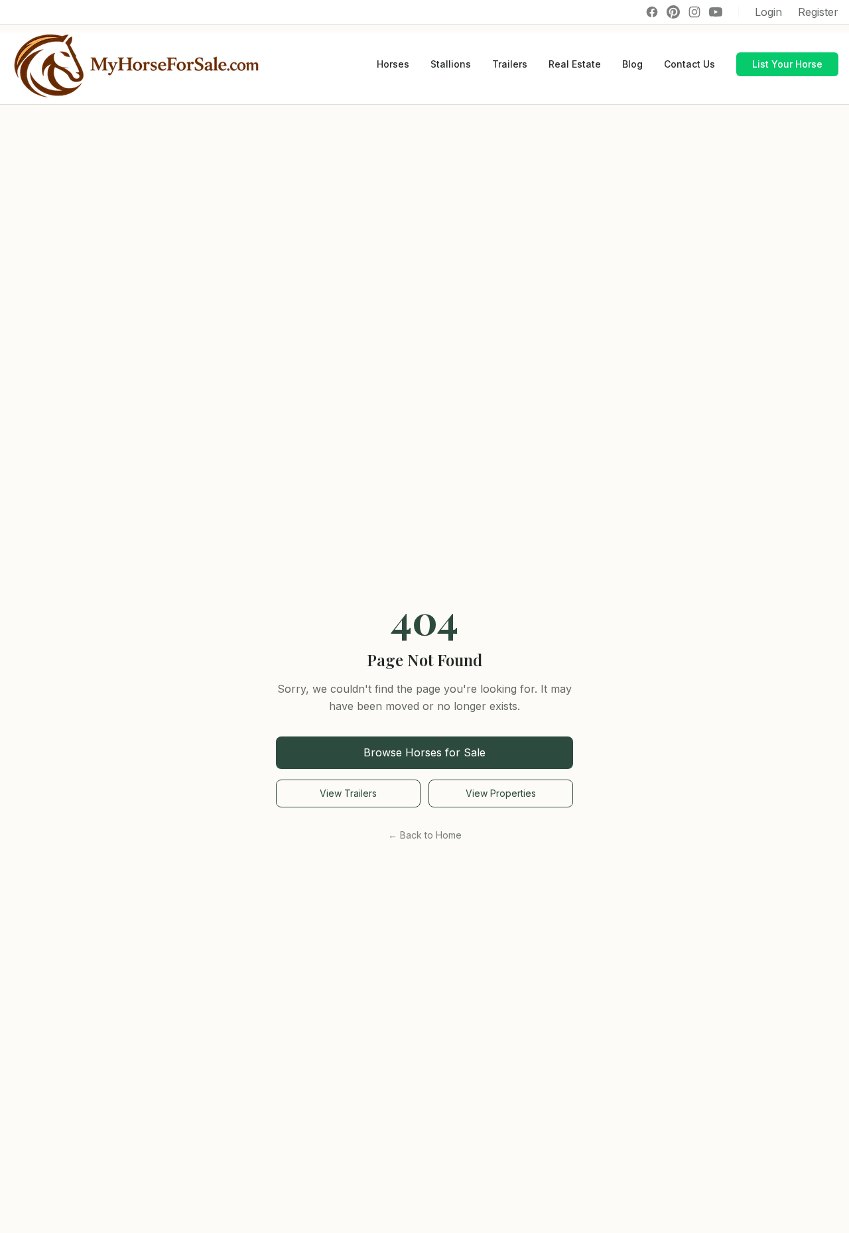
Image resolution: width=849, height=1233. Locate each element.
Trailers (509, 64)
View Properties (501, 793)
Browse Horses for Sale (424, 752)
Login (768, 12)
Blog (632, 64)
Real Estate (575, 64)
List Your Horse (787, 64)
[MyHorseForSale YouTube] (715, 12)
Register (818, 12)
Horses (393, 64)
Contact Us (689, 64)
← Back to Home (425, 835)
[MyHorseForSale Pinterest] (673, 12)
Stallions (450, 64)
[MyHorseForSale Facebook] (652, 12)
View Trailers (348, 793)
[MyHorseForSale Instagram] (694, 12)
